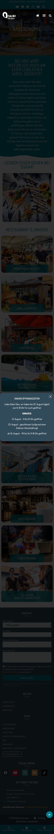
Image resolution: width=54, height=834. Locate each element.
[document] (27, 417)
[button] (44, 15)
